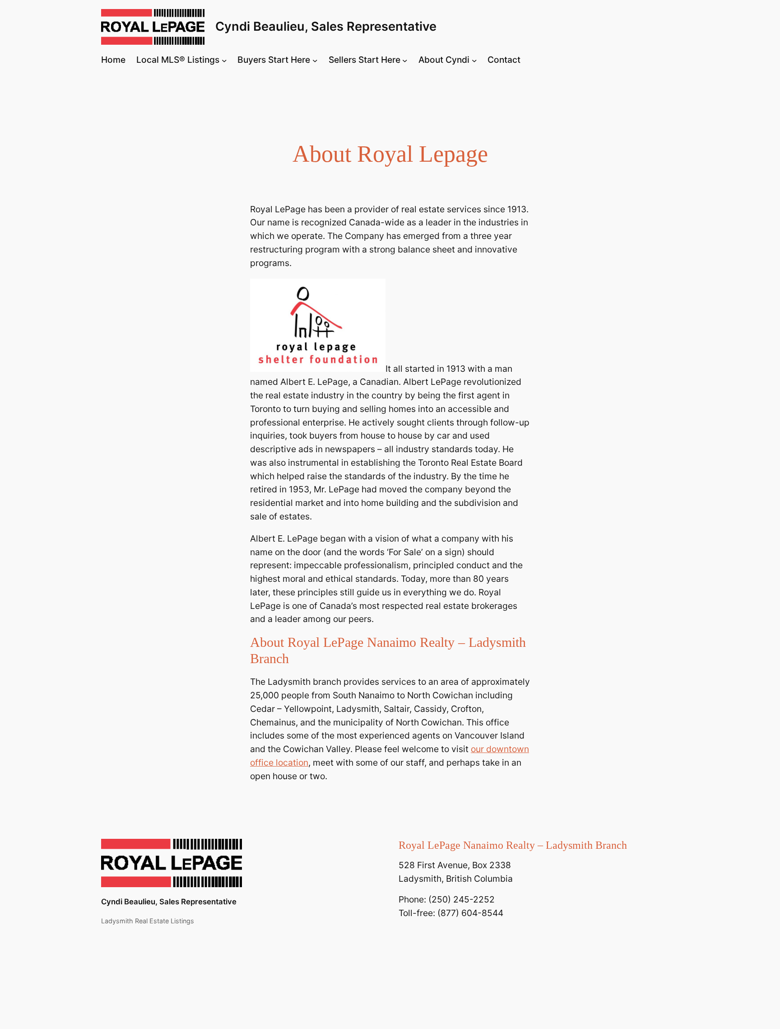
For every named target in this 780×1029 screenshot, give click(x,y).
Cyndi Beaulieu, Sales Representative (325, 26)
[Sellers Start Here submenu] (405, 60)
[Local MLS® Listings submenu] (224, 60)
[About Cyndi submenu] (474, 60)
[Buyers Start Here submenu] (315, 60)
